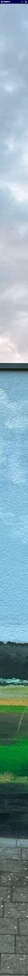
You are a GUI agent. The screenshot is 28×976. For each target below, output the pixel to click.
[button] (22, 2)
